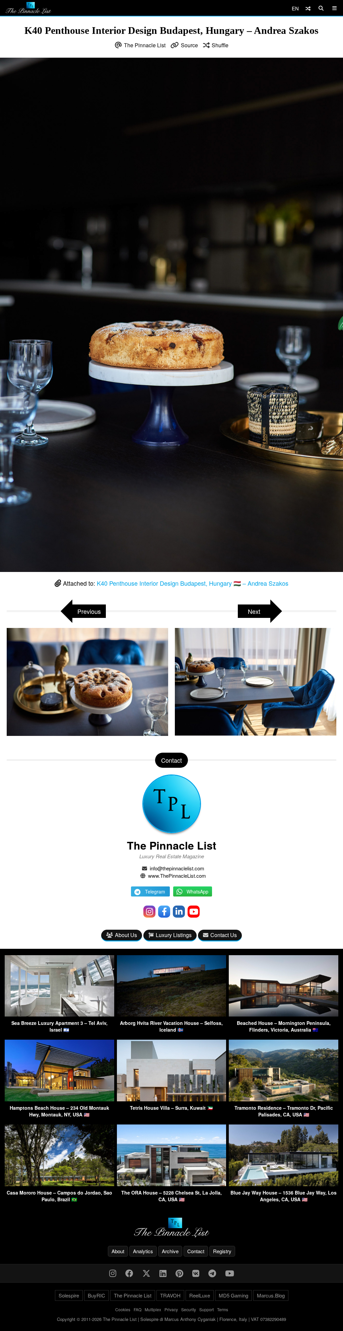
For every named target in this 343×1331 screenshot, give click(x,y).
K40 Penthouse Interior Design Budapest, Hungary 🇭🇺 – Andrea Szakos (192, 583)
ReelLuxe (199, 1295)
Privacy (171, 1309)
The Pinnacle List (144, 45)
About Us (126, 935)
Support (206, 1309)
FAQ (137, 1309)
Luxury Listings (174, 935)
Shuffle (220, 45)
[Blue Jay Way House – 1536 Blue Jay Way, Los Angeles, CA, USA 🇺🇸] (283, 1184)
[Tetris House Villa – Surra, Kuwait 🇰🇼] (171, 1099)
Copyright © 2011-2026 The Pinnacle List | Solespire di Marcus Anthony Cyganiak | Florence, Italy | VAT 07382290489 (171, 1319)
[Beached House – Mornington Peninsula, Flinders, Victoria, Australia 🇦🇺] (283, 1014)
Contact (195, 1251)
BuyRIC (96, 1295)
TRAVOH (170, 1295)
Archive (170, 1251)
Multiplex (153, 1309)
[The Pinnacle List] (171, 1227)
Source (189, 45)
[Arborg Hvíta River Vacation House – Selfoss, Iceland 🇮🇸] (171, 1014)
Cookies (122, 1309)
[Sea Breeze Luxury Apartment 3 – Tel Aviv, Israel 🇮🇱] (59, 1014)
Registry (222, 1251)
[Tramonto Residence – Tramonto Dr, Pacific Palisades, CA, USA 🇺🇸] (283, 1099)
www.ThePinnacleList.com (177, 875)
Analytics (143, 1251)
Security (188, 1309)
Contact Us (223, 935)
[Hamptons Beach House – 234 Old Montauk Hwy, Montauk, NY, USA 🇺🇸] (59, 1099)
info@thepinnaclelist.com (177, 868)
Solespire (69, 1295)
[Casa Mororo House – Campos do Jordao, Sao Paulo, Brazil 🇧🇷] (59, 1184)
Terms (222, 1309)
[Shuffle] (308, 8)
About (118, 1251)
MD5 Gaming (233, 1295)
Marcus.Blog (271, 1295)
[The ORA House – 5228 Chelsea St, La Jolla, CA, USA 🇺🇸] (171, 1184)
